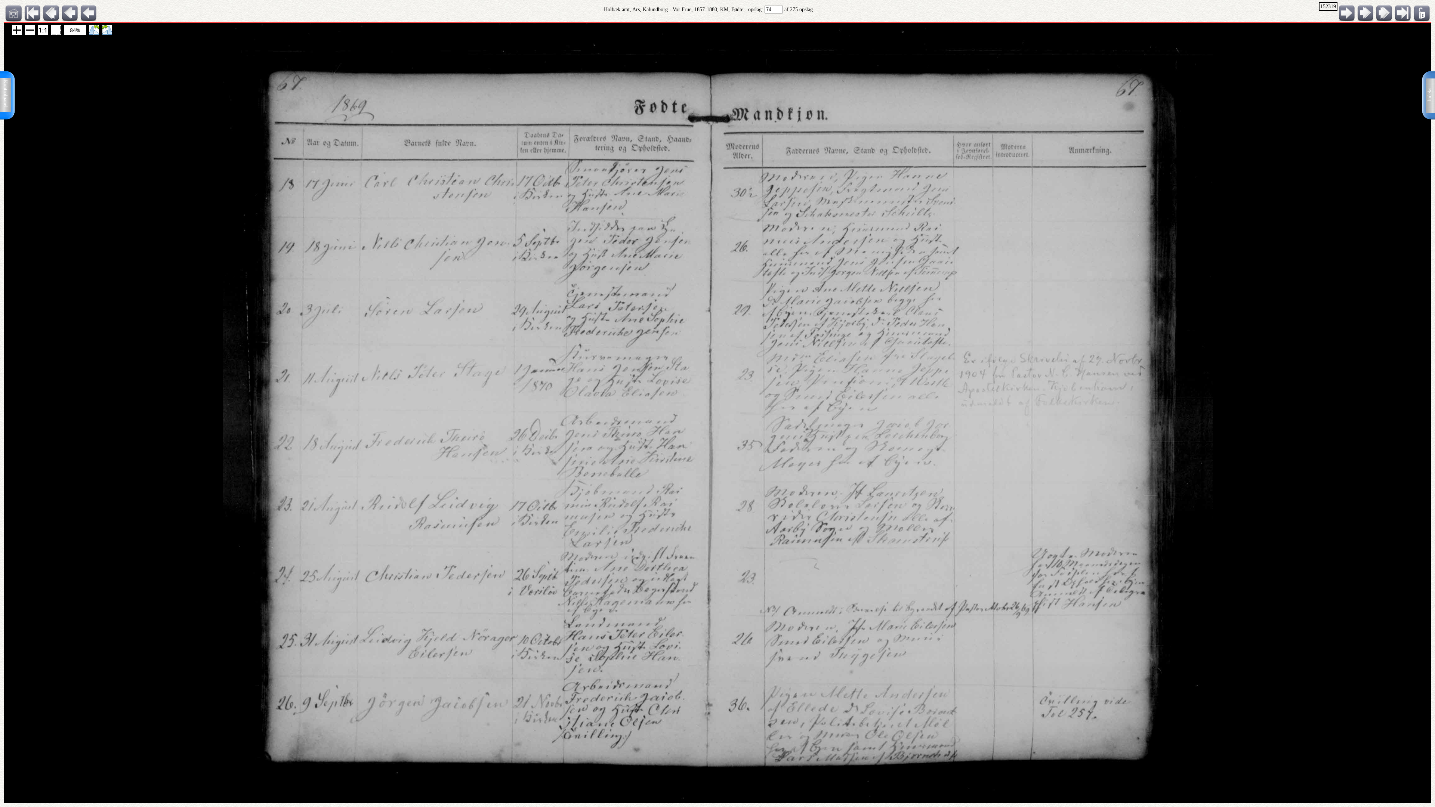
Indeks (1429, 95)
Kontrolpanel (5, 94)
